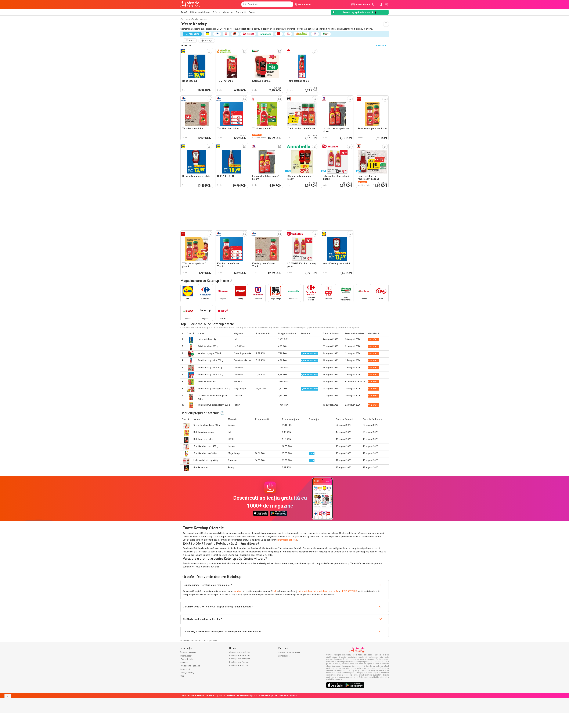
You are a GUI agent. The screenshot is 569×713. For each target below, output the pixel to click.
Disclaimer (231, 695)
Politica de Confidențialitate (265, 695)
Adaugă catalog (187, 672)
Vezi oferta (373, 339)
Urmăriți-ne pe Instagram (239, 659)
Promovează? (186, 656)
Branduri (184, 662)
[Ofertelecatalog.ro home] (190, 4)
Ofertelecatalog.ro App (190, 666)
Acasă (184, 12)
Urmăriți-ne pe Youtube (239, 662)
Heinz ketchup (305, 591)
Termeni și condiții (245, 695)
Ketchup (238, 591)
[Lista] (386, 4)
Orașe (252, 12)
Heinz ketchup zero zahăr (325, 591)
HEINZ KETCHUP (349, 591)
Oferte (216, 12)
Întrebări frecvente (188, 652)
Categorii (241, 12)
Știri (182, 676)
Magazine (228, 12)
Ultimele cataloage (200, 12)
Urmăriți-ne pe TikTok (238, 665)
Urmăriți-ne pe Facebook (240, 655)
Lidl (274, 591)
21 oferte (185, 45)
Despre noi (185, 669)
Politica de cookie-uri (288, 695)
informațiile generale (287, 539)
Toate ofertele (191, 19)
